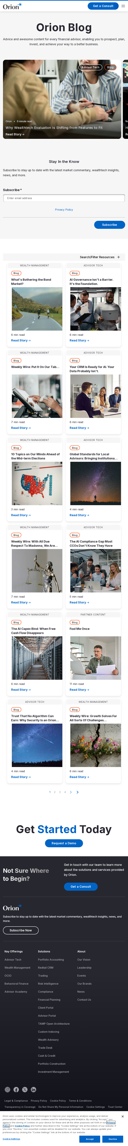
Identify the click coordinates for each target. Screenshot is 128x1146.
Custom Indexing (48, 1031)
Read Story (13, 134)
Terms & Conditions (80, 1100)
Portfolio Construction (52, 1063)
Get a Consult (103, 6)
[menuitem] (19, 1014)
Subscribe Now (21, 930)
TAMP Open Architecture (54, 1023)
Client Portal (45, 1007)
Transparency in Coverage (20, 1106)
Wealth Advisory (48, 1039)
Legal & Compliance (16, 1100)
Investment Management (53, 1071)
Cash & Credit (46, 1055)
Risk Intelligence (48, 983)
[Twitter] (24, 1089)
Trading (43, 975)
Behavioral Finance (16, 983)
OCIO (8, 975)
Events (81, 975)
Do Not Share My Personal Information (60, 1106)
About (81, 951)
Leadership (84, 967)
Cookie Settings (95, 1106)
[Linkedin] (33, 1089)
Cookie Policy (58, 1100)
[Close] (122, 1116)
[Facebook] (16, 1089)
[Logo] (12, 5)
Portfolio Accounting (51, 959)
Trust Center (115, 1106)
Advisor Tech (12, 959)
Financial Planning (49, 999)
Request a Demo (64, 843)
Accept (90, 1139)
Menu (123, 6)
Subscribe (11, 190)
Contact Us (84, 999)
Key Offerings (13, 951)
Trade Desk (45, 1047)
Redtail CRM (45, 967)
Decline (113, 1139)
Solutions (44, 951)
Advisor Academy (15, 991)
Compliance (45, 991)
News (80, 991)
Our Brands (84, 983)
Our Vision (83, 959)
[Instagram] (7, 1089)
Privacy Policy (64, 209)
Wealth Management (17, 967)
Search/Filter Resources (97, 257)
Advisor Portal (47, 1015)
